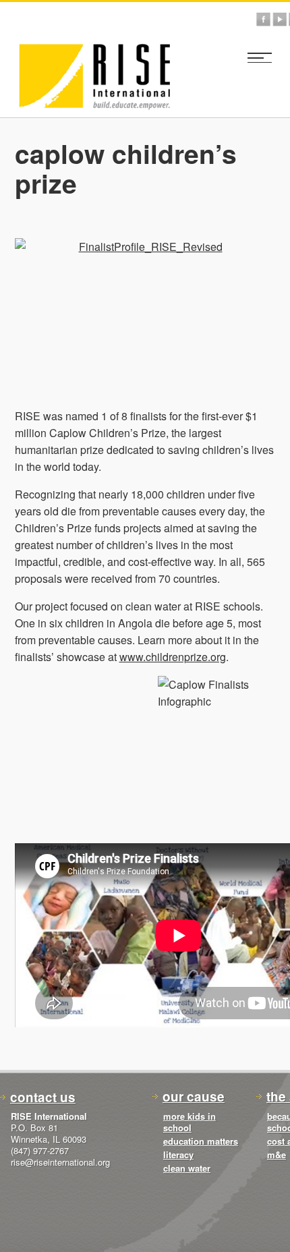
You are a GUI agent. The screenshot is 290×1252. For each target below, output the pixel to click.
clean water (186, 1168)
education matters (200, 1141)
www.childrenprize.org (172, 656)
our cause (194, 1096)
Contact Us (43, 1097)
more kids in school (189, 1121)
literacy (178, 1154)
